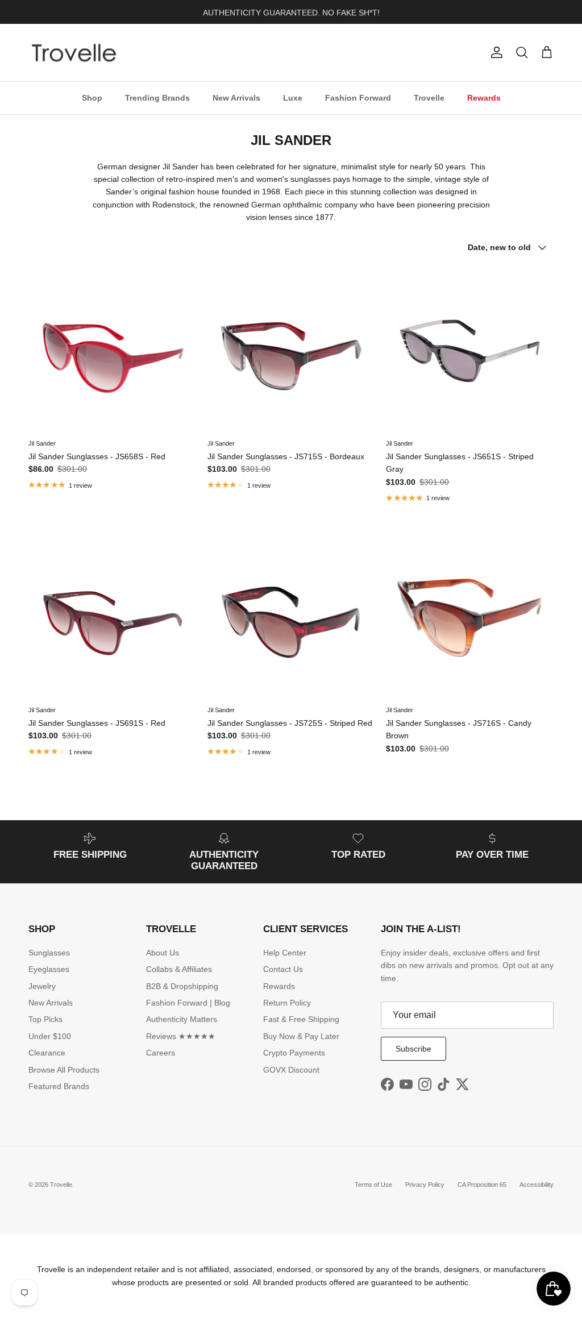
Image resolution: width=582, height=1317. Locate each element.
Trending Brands (157, 97)
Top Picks (45, 1019)
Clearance (46, 1052)
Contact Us (283, 969)
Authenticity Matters (181, 1019)
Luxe (292, 97)
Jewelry (42, 986)
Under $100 (49, 1036)
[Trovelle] (73, 52)
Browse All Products (63, 1069)
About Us (162, 952)
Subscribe (413, 1048)
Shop (92, 97)
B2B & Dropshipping (182, 986)
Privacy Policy (424, 1184)
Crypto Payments (294, 1052)
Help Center (284, 952)
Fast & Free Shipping (301, 1019)
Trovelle (429, 97)
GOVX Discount (291, 1069)
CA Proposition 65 (482, 1184)
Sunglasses (49, 952)
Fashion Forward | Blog (188, 1002)
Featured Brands (58, 1086)
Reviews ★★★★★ (180, 1036)
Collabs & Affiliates (179, 969)
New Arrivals (236, 97)
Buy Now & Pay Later (301, 1036)
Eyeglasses (48, 969)
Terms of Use (373, 1184)
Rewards (484, 97)
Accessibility (536, 1184)
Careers (160, 1052)
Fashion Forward (358, 97)
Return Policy (287, 1002)
